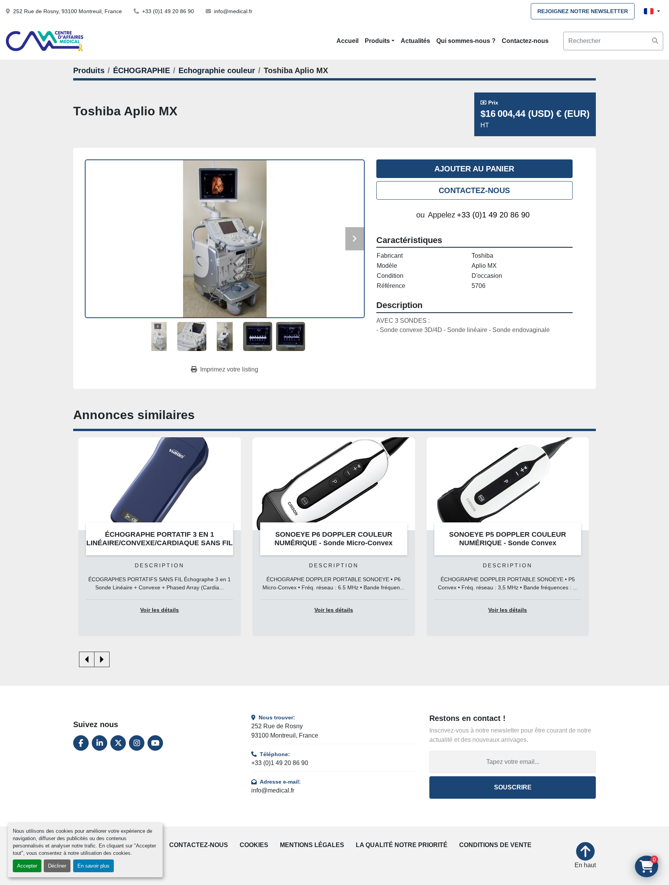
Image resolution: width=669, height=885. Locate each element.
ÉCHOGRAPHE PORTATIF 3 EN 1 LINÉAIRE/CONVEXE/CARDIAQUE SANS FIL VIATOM (159, 543)
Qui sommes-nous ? (466, 41)
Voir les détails (159, 610)
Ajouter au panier (474, 168)
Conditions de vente (495, 845)
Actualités (415, 41)
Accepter (27, 866)
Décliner (57, 866)
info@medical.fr (233, 11)
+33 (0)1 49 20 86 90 (168, 11)
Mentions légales (312, 845)
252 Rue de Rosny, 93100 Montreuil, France (67, 11)
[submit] (655, 41)
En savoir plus (93, 866)
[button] (380, 41)
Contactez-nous (525, 41)
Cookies (254, 845)
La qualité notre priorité (402, 845)
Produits (377, 41)
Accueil (347, 41)
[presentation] (86, 659)
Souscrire (513, 787)
